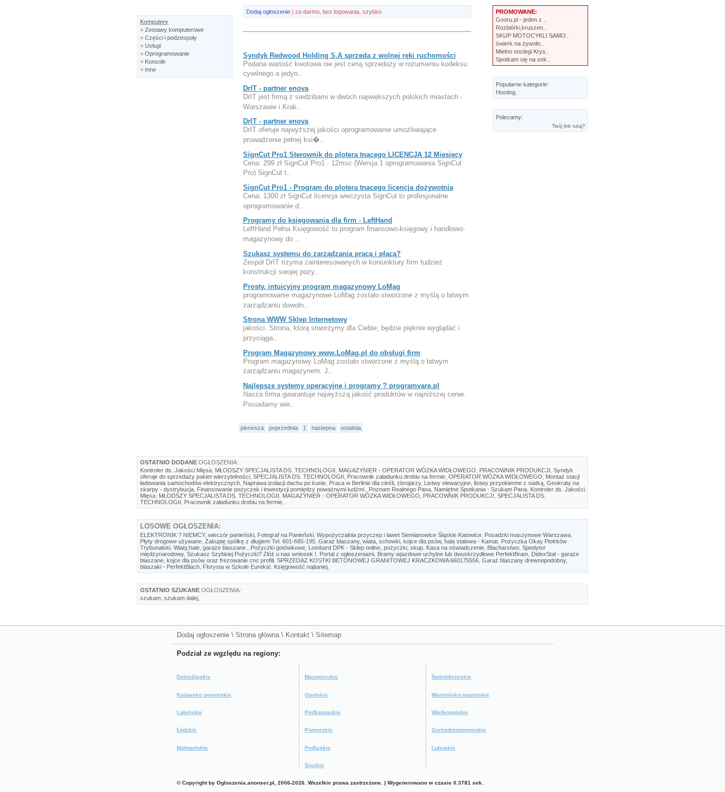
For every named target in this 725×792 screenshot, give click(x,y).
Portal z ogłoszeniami (347, 554)
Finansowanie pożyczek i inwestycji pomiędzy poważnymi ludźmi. (281, 489)
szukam (150, 598)
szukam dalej (181, 598)
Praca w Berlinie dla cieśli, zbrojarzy (375, 483)
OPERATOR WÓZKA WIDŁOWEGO (495, 476)
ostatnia (351, 428)
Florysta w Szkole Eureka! (237, 567)
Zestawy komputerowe (174, 30)
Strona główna (257, 635)
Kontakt (297, 635)
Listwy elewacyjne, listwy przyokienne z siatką (483, 483)
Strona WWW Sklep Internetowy (295, 319)
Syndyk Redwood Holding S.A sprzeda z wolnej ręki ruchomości (349, 55)
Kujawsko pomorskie (204, 695)
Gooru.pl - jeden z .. (521, 19)
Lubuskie (443, 748)
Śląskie (314, 765)
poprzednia (283, 428)
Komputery (154, 22)
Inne (150, 69)
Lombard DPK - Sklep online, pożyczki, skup (365, 547)
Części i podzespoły (171, 37)
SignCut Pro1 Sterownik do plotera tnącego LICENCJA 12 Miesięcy (352, 155)
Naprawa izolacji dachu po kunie (284, 483)
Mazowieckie (321, 677)
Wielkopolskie (449, 712)
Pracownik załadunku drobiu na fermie (396, 476)
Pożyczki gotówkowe (278, 547)
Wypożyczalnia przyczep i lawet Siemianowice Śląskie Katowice (399, 535)
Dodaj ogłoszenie (268, 11)
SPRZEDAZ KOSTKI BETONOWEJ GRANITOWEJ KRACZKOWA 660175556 (378, 560)
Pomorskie (319, 730)
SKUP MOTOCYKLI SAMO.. (532, 35)
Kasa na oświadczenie (455, 547)
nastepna (323, 428)
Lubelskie (189, 712)
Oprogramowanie (167, 53)
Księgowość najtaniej (300, 567)
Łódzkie (187, 730)
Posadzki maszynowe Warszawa (528, 535)
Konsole (155, 61)
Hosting (505, 92)
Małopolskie (192, 748)
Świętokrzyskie (451, 677)
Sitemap (328, 635)
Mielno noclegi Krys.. (522, 51)
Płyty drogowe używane (171, 541)
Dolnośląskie (194, 677)
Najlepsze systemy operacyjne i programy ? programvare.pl (341, 386)
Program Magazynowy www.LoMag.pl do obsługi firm (331, 353)
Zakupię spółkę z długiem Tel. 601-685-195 (260, 541)
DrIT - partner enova (275, 88)
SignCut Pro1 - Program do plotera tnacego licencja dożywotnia (348, 187)
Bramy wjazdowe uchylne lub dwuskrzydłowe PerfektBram (452, 554)
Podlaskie (318, 748)
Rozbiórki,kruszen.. (521, 27)
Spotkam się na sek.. (523, 59)
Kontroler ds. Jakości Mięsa (176, 470)
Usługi (153, 45)
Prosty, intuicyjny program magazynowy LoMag (321, 287)
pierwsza (252, 428)
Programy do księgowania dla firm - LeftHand (317, 220)
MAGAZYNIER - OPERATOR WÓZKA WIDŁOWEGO (407, 470)
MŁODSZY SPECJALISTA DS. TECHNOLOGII (275, 470)
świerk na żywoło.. (519, 43)
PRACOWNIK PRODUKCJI (514, 470)
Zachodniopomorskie (458, 730)
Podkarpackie (323, 712)
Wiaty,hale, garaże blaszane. (210, 547)
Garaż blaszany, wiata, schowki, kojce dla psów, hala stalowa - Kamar (408, 541)
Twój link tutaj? (568, 126)
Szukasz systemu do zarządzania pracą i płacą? (322, 254)
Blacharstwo (503, 547)
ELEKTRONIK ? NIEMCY (172, 535)
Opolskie (316, 695)
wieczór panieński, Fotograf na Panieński (261, 535)
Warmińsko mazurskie (460, 695)
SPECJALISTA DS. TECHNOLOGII (298, 476)
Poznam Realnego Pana (400, 489)
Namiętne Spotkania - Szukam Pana (480, 489)
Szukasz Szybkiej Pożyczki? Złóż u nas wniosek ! (251, 554)
